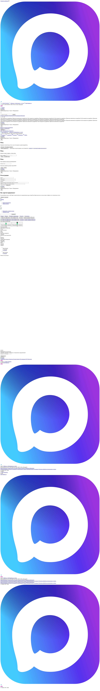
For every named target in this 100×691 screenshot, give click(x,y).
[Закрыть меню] (1, 126)
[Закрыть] (1, 140)
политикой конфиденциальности (39, 148)
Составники (27, 216)
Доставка (16, 468)
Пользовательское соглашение (32, 469)
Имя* (1, 177)
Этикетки (21, 216)
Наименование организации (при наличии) (9, 182)
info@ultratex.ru (5, 132)
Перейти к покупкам (4, 197)
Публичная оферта (4, 469)
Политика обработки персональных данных (47, 469)
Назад (2, 156)
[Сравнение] (1, 117)
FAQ (14, 115)
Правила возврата (21, 468)
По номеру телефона (9, 147)
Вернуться (8, 185)
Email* (1, 181)
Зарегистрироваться (4, 148)
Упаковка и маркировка (13, 216)
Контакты (23, 115)
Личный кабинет (16, 359)
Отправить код (6, 156)
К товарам (5, 250)
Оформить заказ (6, 212)
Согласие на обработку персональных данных (17, 469)
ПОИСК (13, 214)
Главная (2, 216)
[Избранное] (3, 117)
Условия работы (10, 468)
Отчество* (2, 180)
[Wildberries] (1, 364)
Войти (5, 167)
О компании (6, 115)
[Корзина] (4, 117)
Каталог (2, 115)
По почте (2, 147)
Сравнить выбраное (4, 1)
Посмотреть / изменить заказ (8, 211)
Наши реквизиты (3, 468)
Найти (14, 114)
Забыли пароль (6, 203)
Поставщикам (18, 115)
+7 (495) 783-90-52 (7, 361)
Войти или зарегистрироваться (6, 127)
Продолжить (3, 185)
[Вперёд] (2, 350)
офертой (30, 148)
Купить (2, 245)
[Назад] (1, 350)
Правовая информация (29, 468)
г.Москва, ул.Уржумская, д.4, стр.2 (16, 132)
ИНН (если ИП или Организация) (7, 183)
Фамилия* (2, 179)
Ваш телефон (3, 155)
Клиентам (11, 115)
